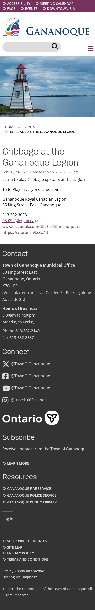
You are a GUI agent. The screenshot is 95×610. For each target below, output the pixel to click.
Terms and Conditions (28, 559)
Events (31, 8)
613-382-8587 (22, 337)
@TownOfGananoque (30, 364)
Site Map (14, 547)
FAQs (11, 8)
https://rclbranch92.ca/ (23, 232)
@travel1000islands (29, 400)
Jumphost (29, 577)
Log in (7, 519)
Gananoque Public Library (32, 502)
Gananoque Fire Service (29, 488)
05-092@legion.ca (18, 220)
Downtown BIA (61, 8)
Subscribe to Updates (27, 541)
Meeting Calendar (57, 3)
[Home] (14, 35)
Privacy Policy (20, 553)
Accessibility (18, 3)
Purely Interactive (29, 571)
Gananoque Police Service (31, 495)
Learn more (18, 463)
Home (10, 126)
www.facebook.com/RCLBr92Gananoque (39, 226)
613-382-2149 (27, 331)
